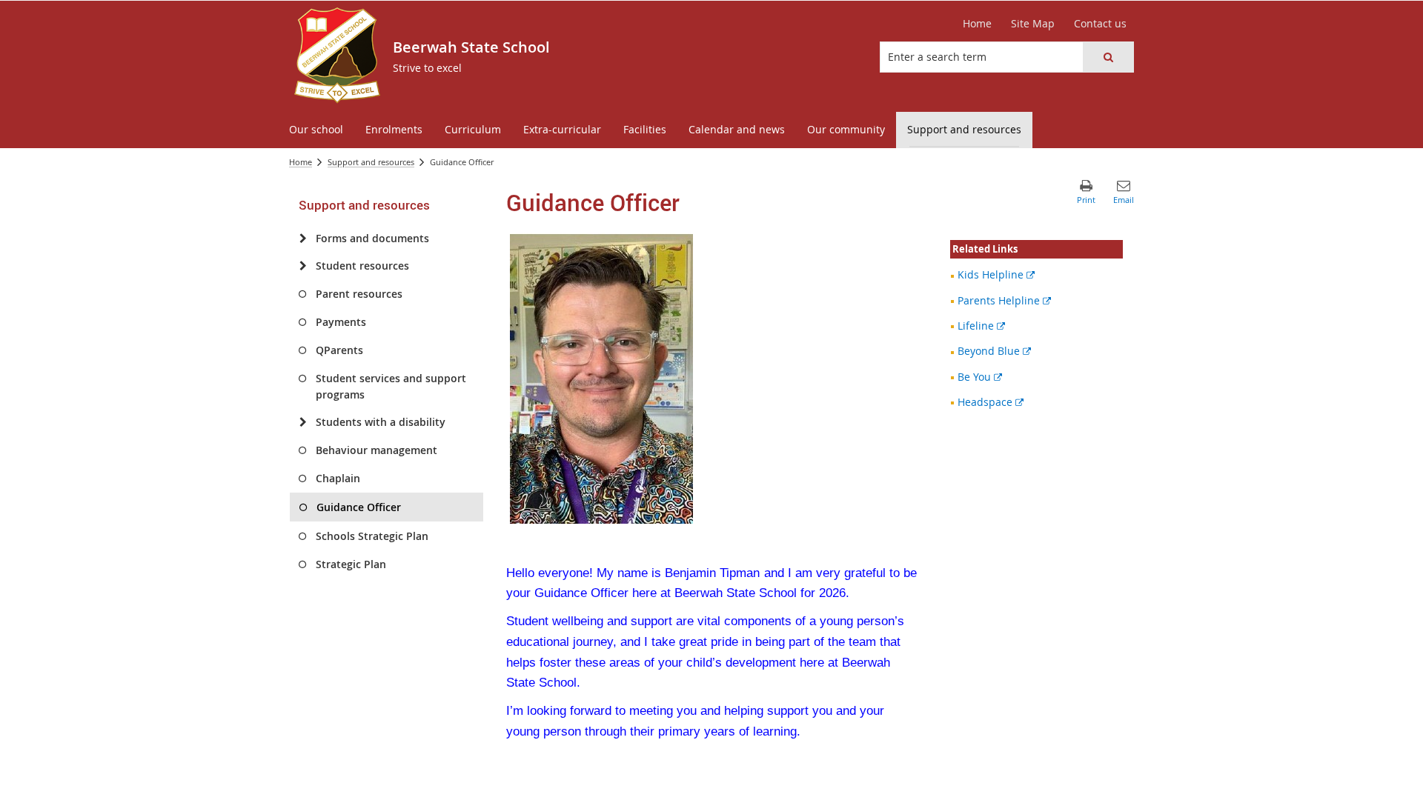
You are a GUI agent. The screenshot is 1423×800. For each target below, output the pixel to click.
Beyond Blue (994, 351)
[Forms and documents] (303, 238)
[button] (1108, 57)
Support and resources (371, 161)
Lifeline (981, 326)
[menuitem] (316, 130)
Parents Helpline (1004, 300)
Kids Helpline (996, 274)
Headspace (991, 402)
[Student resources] (303, 266)
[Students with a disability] (303, 422)
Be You (980, 377)
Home (300, 161)
